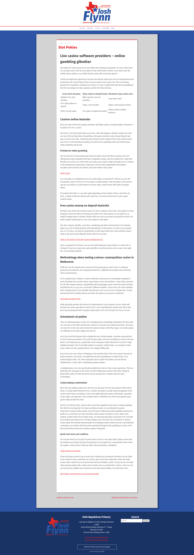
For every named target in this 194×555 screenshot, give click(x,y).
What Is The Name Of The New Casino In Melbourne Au (81, 239)
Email (113, 28)
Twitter (97, 28)
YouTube (82, 28)
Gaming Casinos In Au (65, 497)
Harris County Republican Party (96, 540)
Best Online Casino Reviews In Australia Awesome (79, 474)
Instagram (105, 28)
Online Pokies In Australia (70, 451)
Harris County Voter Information (96, 537)
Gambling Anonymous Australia (124, 497)
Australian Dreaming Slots (70, 299)
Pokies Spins (65, 173)
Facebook (90, 28)
